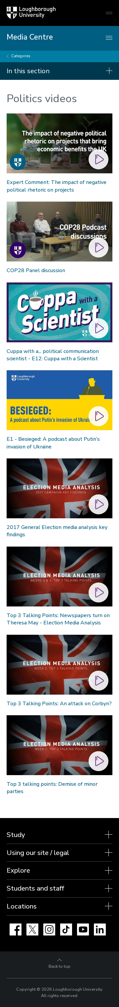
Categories (20, 56)
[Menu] (109, 38)
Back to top (59, 966)
